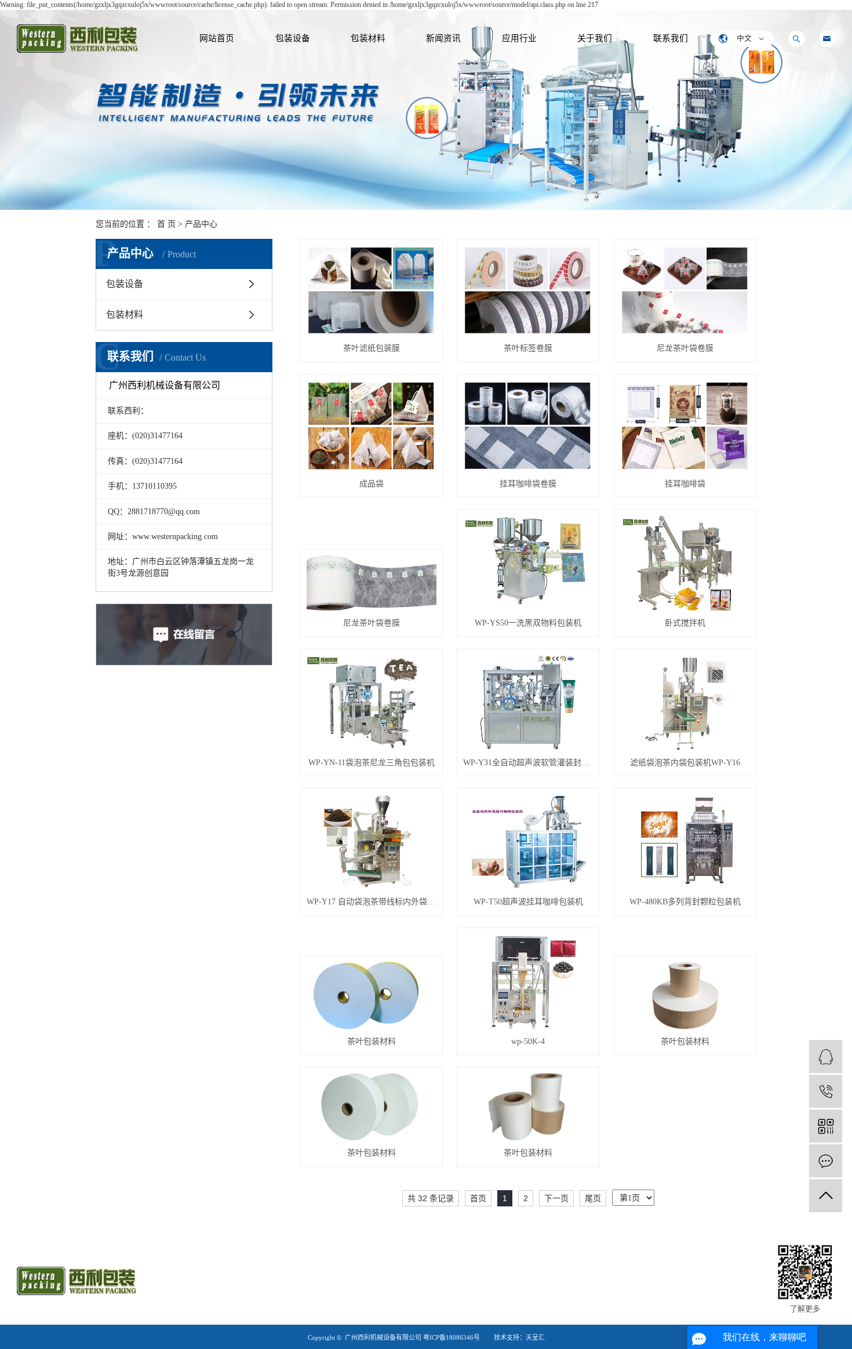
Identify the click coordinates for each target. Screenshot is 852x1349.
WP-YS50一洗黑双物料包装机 (528, 623)
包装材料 (368, 38)
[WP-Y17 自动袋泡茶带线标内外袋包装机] (371, 841)
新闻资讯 (443, 38)
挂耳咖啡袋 (685, 483)
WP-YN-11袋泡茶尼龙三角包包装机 (371, 762)
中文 (744, 38)
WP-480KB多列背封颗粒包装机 (685, 901)
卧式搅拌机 (685, 623)
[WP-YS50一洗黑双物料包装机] (528, 562)
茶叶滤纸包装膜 (371, 348)
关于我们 (594, 38)
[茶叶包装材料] (371, 995)
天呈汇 (535, 1337)
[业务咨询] (825, 1056)
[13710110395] (825, 1091)
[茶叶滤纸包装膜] (371, 290)
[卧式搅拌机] (685, 562)
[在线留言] (825, 1160)
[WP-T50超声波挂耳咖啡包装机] (528, 841)
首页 (478, 1198)
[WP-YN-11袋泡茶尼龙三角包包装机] (371, 702)
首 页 (166, 224)
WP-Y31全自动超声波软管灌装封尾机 (528, 762)
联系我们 (670, 38)
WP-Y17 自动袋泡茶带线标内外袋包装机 (371, 901)
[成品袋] (371, 425)
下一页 (556, 1198)
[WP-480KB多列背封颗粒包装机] (685, 841)
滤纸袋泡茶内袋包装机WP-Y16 (685, 762)
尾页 (593, 1198)
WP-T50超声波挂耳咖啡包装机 (528, 901)
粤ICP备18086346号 (451, 1337)
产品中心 (201, 224)
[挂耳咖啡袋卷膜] (528, 425)
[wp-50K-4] (528, 981)
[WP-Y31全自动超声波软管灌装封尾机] (528, 702)
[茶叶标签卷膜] (528, 290)
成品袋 (371, 483)
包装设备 (292, 38)
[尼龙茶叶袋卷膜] (685, 290)
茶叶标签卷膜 (528, 348)
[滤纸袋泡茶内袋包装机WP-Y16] (685, 702)
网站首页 (216, 38)
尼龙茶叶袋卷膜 (685, 348)
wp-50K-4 (528, 1041)
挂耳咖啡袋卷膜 (528, 483)
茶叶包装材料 (371, 1041)
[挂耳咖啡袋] (685, 425)
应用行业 (519, 38)
